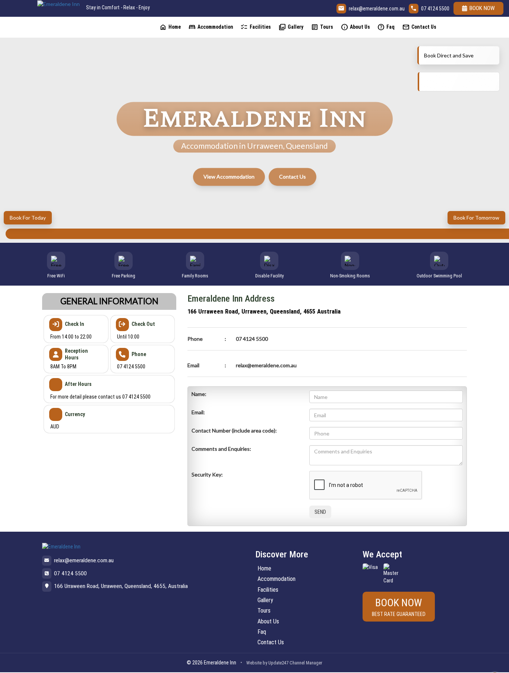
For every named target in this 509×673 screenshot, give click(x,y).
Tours (322, 27)
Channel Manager (306, 663)
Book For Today (28, 217)
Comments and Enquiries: (221, 449)
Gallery (290, 27)
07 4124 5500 (435, 9)
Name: (199, 394)
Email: (198, 412)
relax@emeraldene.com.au (377, 9)
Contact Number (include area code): (234, 430)
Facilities (255, 27)
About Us (355, 27)
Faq (386, 27)
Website (254, 663)
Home (170, 27)
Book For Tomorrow (476, 217)
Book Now (482, 8)
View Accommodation (229, 176)
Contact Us (419, 27)
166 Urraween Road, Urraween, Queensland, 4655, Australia (121, 586)
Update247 (278, 663)
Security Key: (207, 474)
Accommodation (210, 27)
